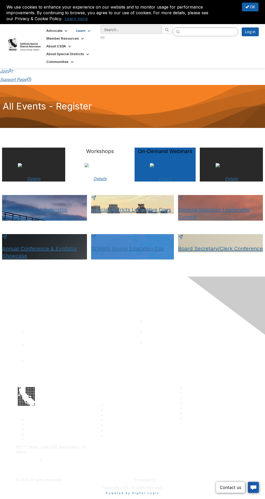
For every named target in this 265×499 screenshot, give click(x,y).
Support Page (13, 79)
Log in (250, 32)
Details (33, 178)
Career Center (197, 388)
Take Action (115, 425)
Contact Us (114, 405)
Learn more (76, 18)
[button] (57, 30)
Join (4, 71)
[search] (167, 29)
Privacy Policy (197, 418)
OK (252, 7)
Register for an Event (123, 420)
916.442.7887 (54, 460)
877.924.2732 (27, 460)
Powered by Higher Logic (132, 493)
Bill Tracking (115, 430)
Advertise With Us (200, 393)
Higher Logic (168, 480)
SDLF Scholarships (121, 415)
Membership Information (205, 403)
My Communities (198, 413)
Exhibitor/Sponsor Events (206, 398)
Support (112, 410)
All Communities (198, 408)
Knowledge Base (120, 435)
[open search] (102, 37)
